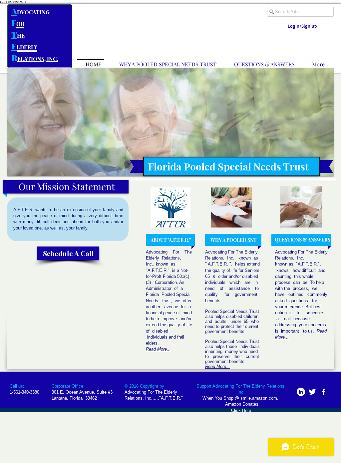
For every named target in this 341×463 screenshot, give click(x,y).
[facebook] (323, 392)
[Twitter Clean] (312, 392)
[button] (170, 122)
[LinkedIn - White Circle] (301, 392)
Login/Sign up (302, 26)
